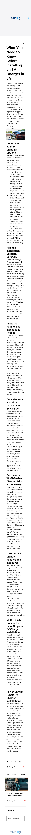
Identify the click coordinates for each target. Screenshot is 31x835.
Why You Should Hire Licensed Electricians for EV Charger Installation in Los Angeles (16, 794)
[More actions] (23, 44)
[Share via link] (20, 761)
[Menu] (3, 18)
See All (23, 774)
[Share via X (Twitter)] (11, 761)
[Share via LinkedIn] (16, 761)
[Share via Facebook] (7, 761)
